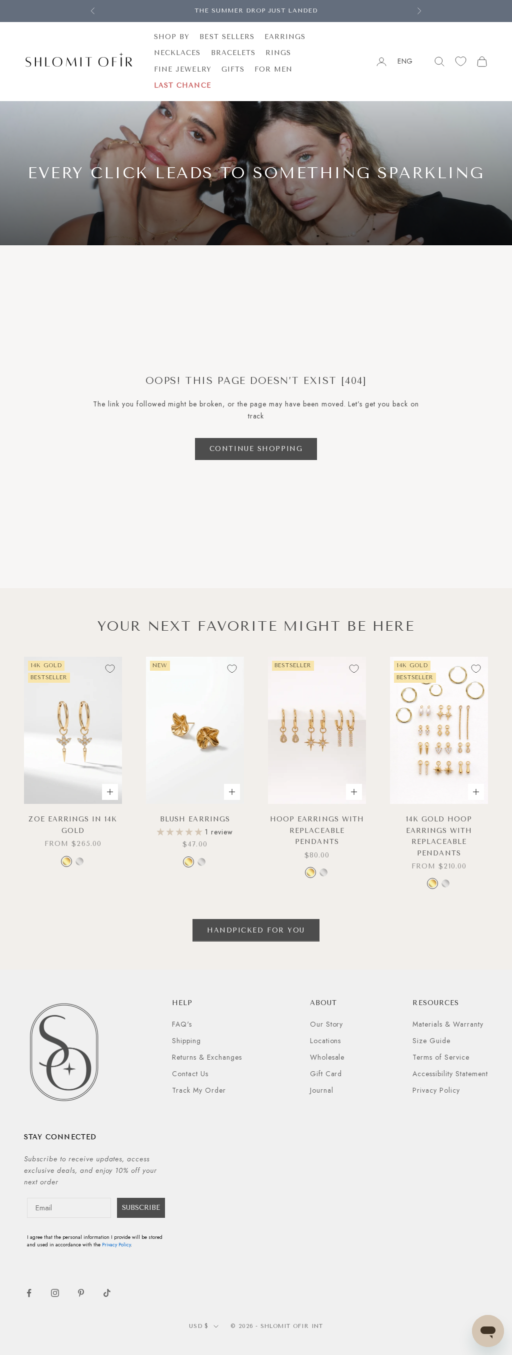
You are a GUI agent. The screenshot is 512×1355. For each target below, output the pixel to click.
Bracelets (233, 53)
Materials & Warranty (448, 1024)
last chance (182, 85)
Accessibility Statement (450, 1074)
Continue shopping (256, 449)
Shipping (186, 1041)
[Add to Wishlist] (110, 669)
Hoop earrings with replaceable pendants (317, 830)
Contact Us (190, 1074)
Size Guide (431, 1041)
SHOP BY (172, 37)
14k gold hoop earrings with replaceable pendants (439, 835)
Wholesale (327, 1057)
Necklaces (177, 53)
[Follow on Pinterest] (81, 1293)
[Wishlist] (461, 61)
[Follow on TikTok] (107, 1293)
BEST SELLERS (227, 37)
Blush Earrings (195, 819)
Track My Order (199, 1090)
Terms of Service (441, 1057)
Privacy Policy (436, 1090)
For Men (273, 69)
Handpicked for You (256, 930)
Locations (326, 1041)
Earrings (285, 37)
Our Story (327, 1024)
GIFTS (233, 69)
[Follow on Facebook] (29, 1293)
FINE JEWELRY (183, 69)
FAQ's (182, 1024)
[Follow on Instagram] (55, 1293)
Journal (322, 1090)
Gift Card (326, 1074)
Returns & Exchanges (207, 1057)
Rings (278, 53)
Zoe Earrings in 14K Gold (72, 824)
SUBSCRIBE (141, 1207)
